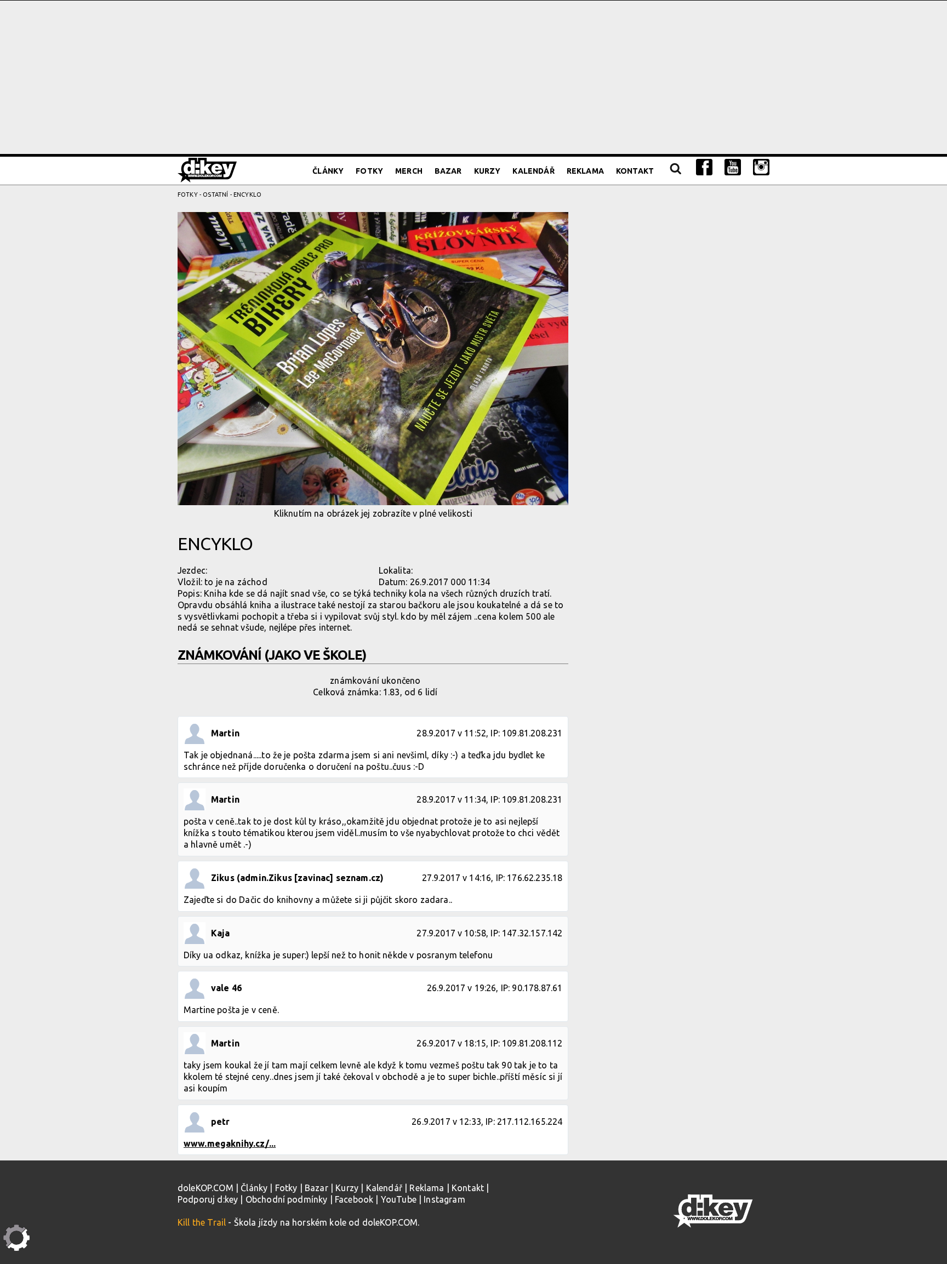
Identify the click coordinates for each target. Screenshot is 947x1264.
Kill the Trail (202, 1222)
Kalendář (533, 171)
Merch (409, 171)
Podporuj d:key (208, 1199)
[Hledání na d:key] (675, 171)
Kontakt (635, 171)
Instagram (444, 1199)
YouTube (399, 1199)
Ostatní (215, 194)
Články (328, 171)
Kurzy (487, 171)
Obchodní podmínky (287, 1199)
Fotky (369, 171)
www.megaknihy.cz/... (230, 1143)
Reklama (585, 171)
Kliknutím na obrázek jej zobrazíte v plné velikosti (373, 513)
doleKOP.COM (205, 1188)
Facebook (354, 1199)
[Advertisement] (473, 77)
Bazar (448, 171)
